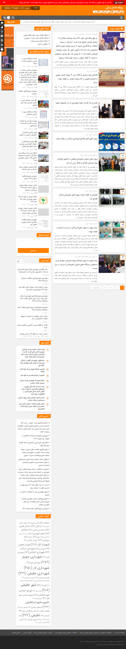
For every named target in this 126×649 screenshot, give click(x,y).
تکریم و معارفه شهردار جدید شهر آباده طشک (32, 370)
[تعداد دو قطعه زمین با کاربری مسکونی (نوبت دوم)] (33, 62)
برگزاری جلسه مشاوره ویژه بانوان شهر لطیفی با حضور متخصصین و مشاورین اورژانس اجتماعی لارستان (33, 462)
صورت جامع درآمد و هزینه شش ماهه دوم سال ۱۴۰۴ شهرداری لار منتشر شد (33, 288)
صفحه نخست (119, 632)
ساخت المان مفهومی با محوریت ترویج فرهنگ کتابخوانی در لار (34, 317)
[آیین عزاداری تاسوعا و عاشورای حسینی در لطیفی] (33, 135)
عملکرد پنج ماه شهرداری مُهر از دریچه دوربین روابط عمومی (32, 381)
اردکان (36, 526)
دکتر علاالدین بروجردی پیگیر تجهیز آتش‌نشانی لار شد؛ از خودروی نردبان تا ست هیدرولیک (32, 270)
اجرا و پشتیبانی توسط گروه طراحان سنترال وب (110, 644)
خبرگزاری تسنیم (43, 44)
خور (36, 536)
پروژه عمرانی (30, 619)
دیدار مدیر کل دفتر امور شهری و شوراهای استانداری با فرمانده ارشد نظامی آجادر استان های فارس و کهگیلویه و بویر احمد (33, 390)
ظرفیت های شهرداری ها (43, 632)
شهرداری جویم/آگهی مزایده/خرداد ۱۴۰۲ (35, 508)
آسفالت (44, 522)
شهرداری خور (34, 562)
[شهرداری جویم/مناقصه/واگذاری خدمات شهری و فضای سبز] (33, 223)
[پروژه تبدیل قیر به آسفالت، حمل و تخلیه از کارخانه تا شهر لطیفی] (33, 125)
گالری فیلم (16, 632)
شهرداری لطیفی (33, 573)
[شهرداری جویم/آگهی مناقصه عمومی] (33, 93)
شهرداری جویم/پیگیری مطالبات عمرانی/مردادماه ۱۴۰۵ (34, 279)
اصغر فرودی (37, 533)
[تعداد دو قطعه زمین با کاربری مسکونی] (33, 114)
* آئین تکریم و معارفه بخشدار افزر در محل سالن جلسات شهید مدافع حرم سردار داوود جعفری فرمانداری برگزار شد (81, 22)
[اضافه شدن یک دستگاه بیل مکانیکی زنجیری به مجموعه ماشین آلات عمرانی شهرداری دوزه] (33, 158)
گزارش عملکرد (41, 623)
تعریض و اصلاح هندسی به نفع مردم (33, 375)
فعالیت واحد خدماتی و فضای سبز (34, 610)
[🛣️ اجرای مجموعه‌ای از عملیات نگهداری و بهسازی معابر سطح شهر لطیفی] (33, 145)
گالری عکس (27, 632)
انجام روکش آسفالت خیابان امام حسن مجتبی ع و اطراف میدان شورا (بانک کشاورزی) (32, 406)
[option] (33, 270)
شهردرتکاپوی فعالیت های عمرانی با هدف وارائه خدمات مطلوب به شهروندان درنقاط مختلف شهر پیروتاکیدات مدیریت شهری (35, 452)
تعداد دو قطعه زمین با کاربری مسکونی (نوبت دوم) (32, 326)
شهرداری (40, 548)
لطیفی (31, 615)
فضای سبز (22, 607)
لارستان (44, 615)
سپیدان (43, 540)
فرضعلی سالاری (34, 607)
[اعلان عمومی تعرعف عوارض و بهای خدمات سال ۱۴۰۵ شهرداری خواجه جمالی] (33, 212)
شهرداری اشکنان (34, 552)
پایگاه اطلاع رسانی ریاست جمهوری (36, 38)
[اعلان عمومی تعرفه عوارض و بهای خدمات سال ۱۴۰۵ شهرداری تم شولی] (33, 189)
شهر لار (42, 585)
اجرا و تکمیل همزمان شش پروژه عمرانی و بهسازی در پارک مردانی (31, 398)
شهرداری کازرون (28, 577)
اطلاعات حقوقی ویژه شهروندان (66, 632)
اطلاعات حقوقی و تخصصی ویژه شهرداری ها (95, 632)
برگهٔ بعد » (96, 287)
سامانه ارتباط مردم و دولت (39, 41)
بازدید (25, 534)
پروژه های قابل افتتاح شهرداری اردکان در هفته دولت (76, 138)
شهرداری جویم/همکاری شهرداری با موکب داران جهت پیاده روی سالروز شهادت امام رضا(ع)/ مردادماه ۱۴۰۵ (33, 298)
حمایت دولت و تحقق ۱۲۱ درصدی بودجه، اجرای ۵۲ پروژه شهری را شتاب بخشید (34, 335)
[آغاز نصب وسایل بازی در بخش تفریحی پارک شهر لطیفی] (33, 104)
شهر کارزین (37, 591)
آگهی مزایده (33, 523)
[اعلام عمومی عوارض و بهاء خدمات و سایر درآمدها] (33, 169)
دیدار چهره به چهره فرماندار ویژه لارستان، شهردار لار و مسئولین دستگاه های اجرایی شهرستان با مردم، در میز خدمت (76, 264)
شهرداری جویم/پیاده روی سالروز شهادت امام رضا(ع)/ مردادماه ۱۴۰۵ (33, 308)
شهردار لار (40, 544)
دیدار (28, 536)
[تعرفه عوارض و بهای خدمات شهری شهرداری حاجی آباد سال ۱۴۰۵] (33, 200)
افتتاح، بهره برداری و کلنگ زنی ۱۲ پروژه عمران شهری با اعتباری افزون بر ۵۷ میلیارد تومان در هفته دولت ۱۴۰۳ (76, 78)
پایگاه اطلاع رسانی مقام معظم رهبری (36, 35)
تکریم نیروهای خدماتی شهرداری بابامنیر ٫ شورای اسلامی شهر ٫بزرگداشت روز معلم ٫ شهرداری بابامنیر (35, 501)
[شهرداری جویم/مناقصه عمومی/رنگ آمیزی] (33, 178)
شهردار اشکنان (30, 540)
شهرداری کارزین (42, 577)
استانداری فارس (36, 529)
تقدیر (43, 537)
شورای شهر (37, 598)
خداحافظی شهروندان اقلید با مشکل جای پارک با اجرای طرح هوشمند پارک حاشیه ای (32, 363)
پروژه (39, 619)
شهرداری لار (36, 568)
